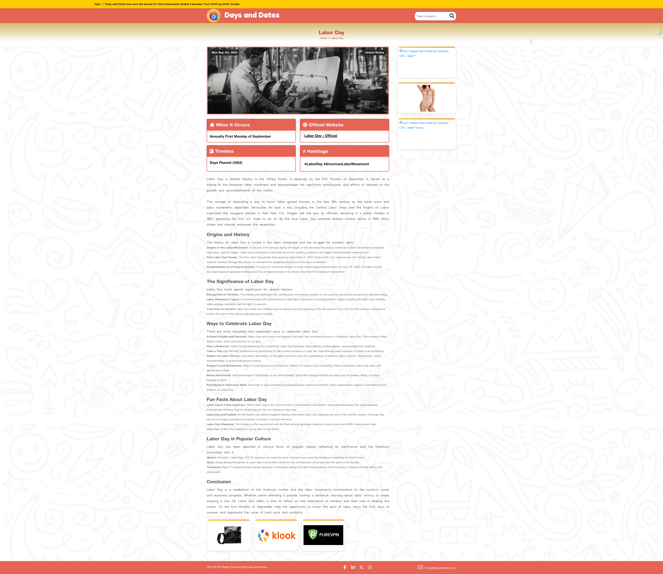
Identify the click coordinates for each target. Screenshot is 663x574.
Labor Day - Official (320, 136)
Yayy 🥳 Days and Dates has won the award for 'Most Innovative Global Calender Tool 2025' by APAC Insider (167, 4)
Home (323, 38)
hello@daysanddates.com (440, 568)
